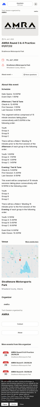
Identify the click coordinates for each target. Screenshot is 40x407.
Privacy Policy (18, 396)
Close (22, 404)
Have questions (31, 74)
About (20, 333)
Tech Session (6, 10)
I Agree (4, 404)
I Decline (13, 404)
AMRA (4, 12)
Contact (20, 324)
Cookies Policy (6, 396)
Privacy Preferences (7, 400)
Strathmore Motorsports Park (13, 51)
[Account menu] (36, 4)
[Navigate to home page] (4, 4)
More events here (31, 242)
